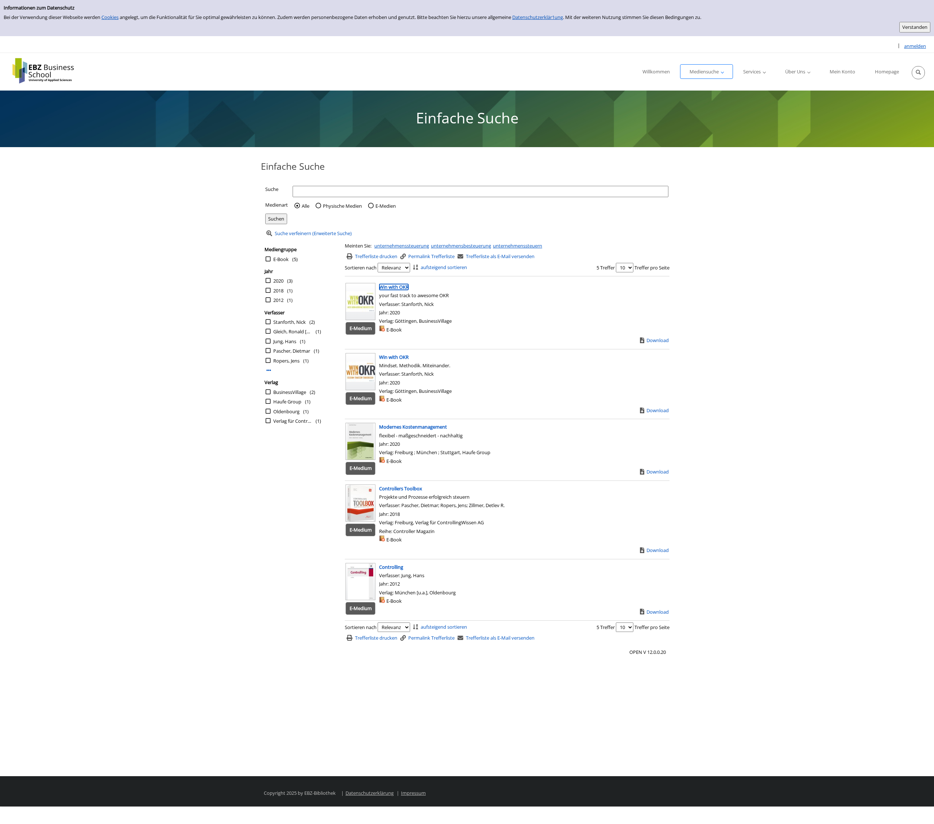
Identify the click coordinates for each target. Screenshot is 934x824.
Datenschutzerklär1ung (537, 17)
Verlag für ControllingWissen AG (292, 421)
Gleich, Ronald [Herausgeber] (292, 331)
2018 (278, 290)
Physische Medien (342, 206)
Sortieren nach (361, 267)
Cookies (110, 17)
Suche (271, 189)
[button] (918, 72)
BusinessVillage (289, 392)
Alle (305, 206)
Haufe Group (287, 401)
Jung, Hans (284, 341)
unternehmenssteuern (517, 245)
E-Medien (385, 206)
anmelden (915, 46)
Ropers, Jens (286, 360)
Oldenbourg (286, 411)
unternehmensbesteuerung (461, 245)
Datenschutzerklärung (370, 793)
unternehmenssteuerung (401, 245)
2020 (278, 280)
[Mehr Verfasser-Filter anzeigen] (269, 370)
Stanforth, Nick (289, 322)
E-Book (281, 259)
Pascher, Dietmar (291, 351)
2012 (278, 300)
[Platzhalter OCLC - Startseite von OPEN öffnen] (48, 71)
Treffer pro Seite (651, 267)
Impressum (413, 793)
